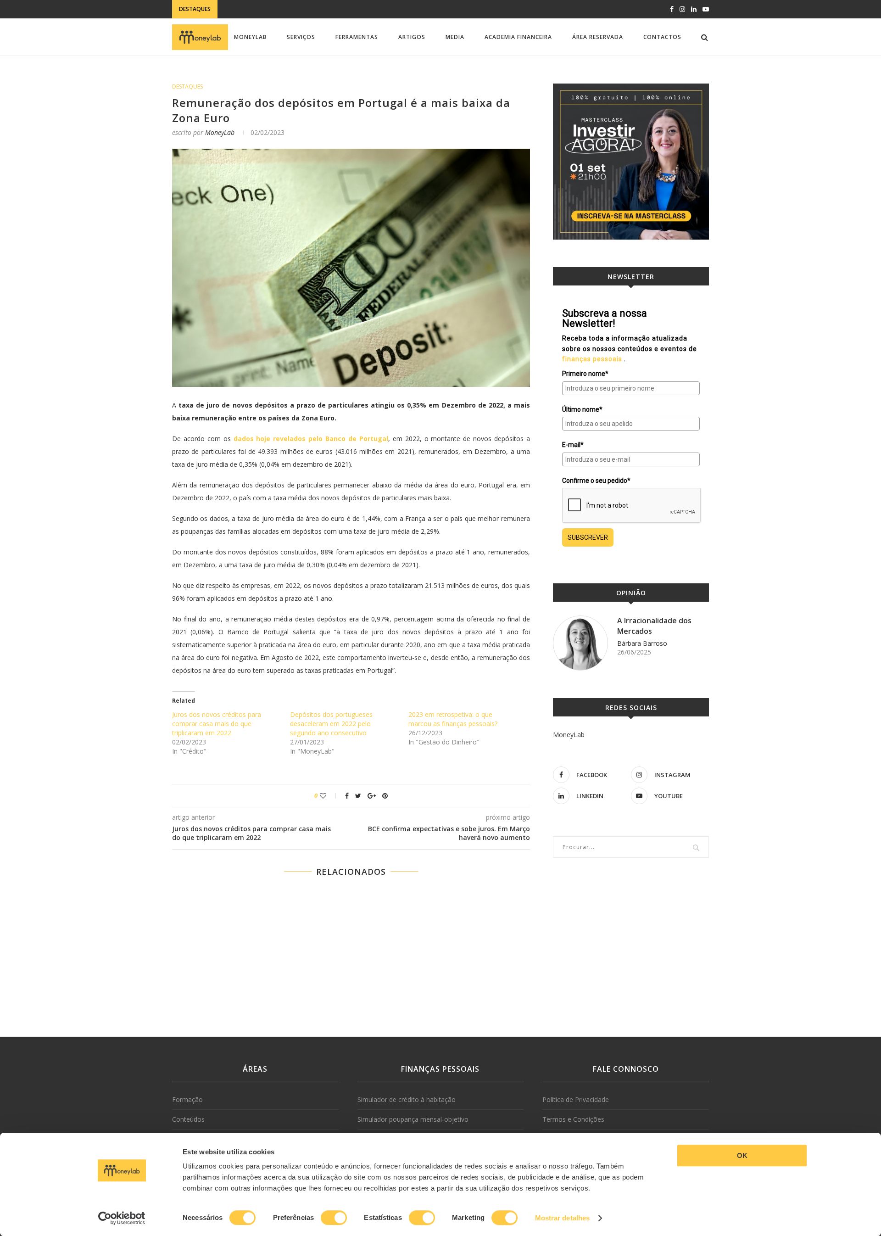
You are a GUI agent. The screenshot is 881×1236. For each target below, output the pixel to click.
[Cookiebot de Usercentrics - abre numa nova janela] (122, 1218)
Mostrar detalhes (562, 1218)
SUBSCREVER (588, 537)
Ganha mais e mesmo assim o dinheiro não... (267, 74)
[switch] (334, 1217)
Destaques (187, 87)
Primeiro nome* (585, 373)
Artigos (411, 37)
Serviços (301, 37)
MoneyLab (250, 37)
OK (742, 1155)
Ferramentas (356, 37)
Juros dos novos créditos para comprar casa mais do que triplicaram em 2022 (216, 723)
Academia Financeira (518, 37)
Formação (187, 1099)
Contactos (662, 37)
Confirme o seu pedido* (596, 480)
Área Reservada (597, 37)
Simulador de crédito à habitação (406, 1099)
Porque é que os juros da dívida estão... (285, 9)
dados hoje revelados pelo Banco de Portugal (311, 438)
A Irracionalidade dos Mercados (654, 625)
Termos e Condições (573, 1119)
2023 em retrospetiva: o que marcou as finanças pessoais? (452, 719)
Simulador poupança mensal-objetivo (412, 1119)
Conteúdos (188, 1119)
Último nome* (582, 409)
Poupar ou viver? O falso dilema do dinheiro (270, 64)
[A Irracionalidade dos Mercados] (580, 643)
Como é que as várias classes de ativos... (263, 83)
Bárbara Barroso (642, 643)
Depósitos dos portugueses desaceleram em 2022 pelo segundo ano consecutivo (331, 723)
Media (455, 37)
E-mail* (573, 444)
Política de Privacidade (575, 1099)
